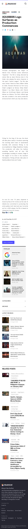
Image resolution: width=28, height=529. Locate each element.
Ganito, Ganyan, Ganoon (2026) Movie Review (17, 327)
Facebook (4, 518)
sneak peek (16, 232)
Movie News (10, 510)
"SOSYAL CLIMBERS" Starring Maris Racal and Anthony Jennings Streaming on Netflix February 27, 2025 (18, 290)
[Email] (12, 30)
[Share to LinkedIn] (10, 30)
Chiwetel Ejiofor (14, 376)
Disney (22, 423)
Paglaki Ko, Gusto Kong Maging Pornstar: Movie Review (18, 272)
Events (3, 513)
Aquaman (14, 12)
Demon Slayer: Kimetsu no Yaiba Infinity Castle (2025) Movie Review (17, 354)
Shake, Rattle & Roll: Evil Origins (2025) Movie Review (16, 344)
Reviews (3, 510)
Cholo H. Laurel (14, 394)
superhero (5, 235)
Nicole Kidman (15, 230)
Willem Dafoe (5, 237)
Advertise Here (16, 252)
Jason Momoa (15, 228)
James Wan (5, 228)
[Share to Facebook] (3, 30)
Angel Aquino (21, 392)
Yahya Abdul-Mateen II (18, 237)
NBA (19, 439)
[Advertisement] (14, 118)
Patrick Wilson (6, 232)
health (17, 456)
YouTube (19, 518)
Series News (18, 510)
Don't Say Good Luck (16, 411)
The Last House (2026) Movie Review (16, 335)
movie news (5, 230)
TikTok (3, 520)
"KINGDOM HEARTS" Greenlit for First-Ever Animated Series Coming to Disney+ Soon (17, 430)
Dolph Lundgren (15, 226)
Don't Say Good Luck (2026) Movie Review (16, 319)
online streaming (15, 441)
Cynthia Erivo (14, 378)
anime (12, 423)
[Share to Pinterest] (7, 30)
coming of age (14, 409)
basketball (13, 439)
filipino (12, 456)
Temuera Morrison (16, 235)
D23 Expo (18, 423)
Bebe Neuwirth (14, 406)
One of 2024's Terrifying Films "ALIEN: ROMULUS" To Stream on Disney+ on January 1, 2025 (18, 263)
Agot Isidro (13, 392)
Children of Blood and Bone (17, 373)
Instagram (11, 518)
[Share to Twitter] (5, 30)
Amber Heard (5, 12)
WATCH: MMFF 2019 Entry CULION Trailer (17, 279)
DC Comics (5, 226)
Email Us (3, 505)
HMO (21, 456)
